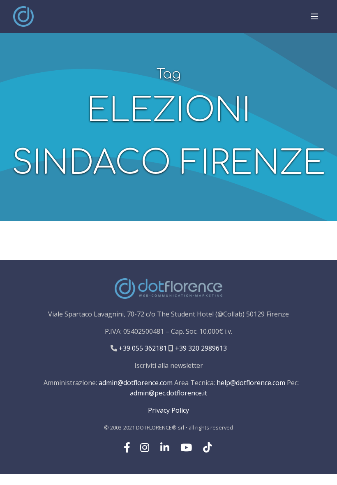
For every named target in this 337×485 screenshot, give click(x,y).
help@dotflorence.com (251, 382)
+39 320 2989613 (200, 348)
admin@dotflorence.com (136, 382)
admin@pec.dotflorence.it (168, 392)
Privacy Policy (168, 410)
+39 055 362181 (142, 348)
